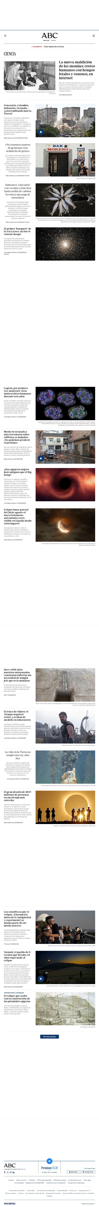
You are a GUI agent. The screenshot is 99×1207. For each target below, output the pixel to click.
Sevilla (53, 40)
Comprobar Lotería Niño (17, 1190)
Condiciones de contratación (56, 1183)
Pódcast (49, 1196)
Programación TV (84, 1190)
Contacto (32, 1180)
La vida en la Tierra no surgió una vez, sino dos (18, 755)
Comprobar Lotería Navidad (46, 1190)
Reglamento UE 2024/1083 (35, 1183)
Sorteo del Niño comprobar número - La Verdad (78, 1193)
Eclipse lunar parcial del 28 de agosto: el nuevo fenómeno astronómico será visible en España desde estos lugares (18, 516)
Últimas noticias (10, 1193)
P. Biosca (7, 944)
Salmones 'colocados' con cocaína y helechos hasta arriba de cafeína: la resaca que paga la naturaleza (17, 191)
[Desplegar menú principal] (5, 35)
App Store (74, 1172)
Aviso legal (87, 1180)
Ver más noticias (49, 1037)
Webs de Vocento (88, 1204)
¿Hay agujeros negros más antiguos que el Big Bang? (18, 472)
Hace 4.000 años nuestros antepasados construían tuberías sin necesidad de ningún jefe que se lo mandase (17, 675)
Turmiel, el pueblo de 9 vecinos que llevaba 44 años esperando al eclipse (17, 956)
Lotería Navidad (62, 1190)
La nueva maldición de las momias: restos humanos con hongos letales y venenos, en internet (77, 70)
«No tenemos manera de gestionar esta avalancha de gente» (17, 148)
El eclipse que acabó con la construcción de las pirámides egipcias (17, 998)
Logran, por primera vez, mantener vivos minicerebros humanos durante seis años (17, 392)
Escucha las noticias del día (35, 1193)
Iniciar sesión (93, 35)
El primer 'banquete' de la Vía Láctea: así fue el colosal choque (17, 231)
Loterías (20, 1193)
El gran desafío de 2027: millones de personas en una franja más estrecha (17, 796)
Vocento (11, 1180)
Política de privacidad (44, 1180)
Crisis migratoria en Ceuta (54, 47)
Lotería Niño (31, 1190)
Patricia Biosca (9, 138)
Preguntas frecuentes (53, 1193)
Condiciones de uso (74, 1180)
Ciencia (10, 54)
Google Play (89, 1172)
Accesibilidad (19, 1183)
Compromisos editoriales (76, 1183)
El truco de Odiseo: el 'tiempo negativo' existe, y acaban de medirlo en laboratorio (17, 715)
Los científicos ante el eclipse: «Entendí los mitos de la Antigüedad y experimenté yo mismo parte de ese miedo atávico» (17, 918)
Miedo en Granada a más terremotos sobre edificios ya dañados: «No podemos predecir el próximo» (17, 437)
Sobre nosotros (21, 1180)
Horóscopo (73, 1190)
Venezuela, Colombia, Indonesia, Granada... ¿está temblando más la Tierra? (17, 109)
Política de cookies (59, 1180)
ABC (5, 695)
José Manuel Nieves (65, 95)
